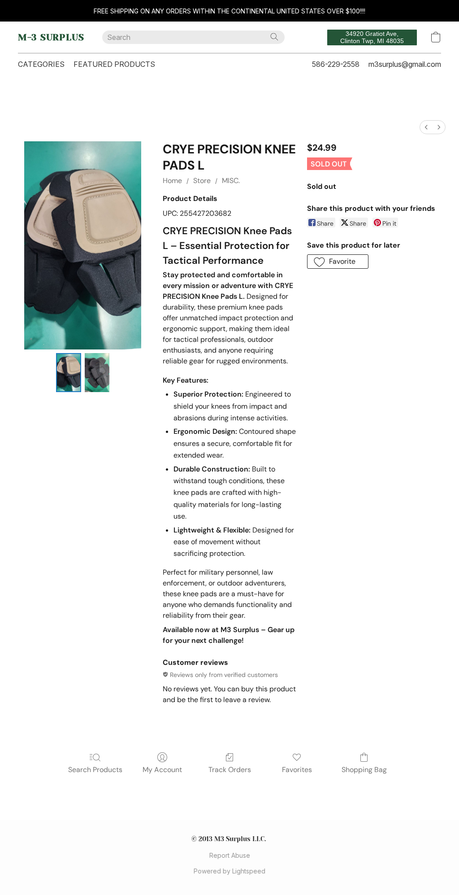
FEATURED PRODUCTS (114, 64)
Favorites (297, 769)
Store (202, 180)
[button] (51, 37)
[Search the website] (274, 37)
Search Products (95, 769)
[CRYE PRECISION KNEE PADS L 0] (68, 372)
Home (172, 180)
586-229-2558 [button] (335, 64)
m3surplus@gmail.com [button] (404, 64)
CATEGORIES (41, 64)
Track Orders (229, 769)
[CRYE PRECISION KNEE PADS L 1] (97, 372)
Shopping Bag (364, 769)
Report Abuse (229, 855)
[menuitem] (426, 127)
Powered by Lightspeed (229, 871)
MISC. (231, 180)
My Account (162, 769)
